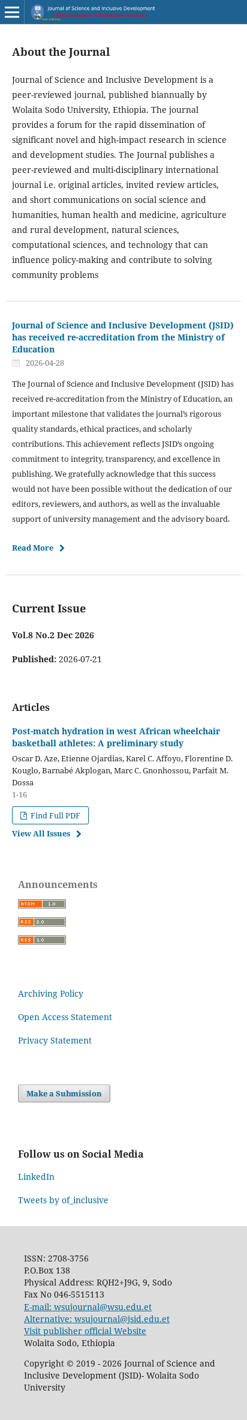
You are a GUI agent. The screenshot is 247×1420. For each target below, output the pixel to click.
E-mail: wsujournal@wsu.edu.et (88, 1307)
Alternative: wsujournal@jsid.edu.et (97, 1319)
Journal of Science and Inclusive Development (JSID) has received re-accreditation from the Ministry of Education (123, 337)
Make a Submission (64, 1093)
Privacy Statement (55, 1040)
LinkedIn (36, 1176)
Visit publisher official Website (85, 1331)
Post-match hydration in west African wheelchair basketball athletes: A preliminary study (116, 737)
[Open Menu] (12, 12)
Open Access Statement (65, 1017)
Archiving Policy (50, 993)
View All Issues (41, 833)
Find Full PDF (54, 815)
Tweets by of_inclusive (63, 1200)
